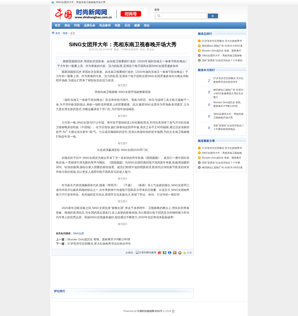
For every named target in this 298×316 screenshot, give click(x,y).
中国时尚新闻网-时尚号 (149, 311)
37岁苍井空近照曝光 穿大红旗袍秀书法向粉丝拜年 (99, 243)
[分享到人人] (169, 252)
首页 (57, 33)
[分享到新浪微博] (159, 252)
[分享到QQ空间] (179, 252)
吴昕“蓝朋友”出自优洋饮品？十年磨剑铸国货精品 (228, 127)
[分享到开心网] (174, 252)
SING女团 (78, 233)
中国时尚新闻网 (129, 49)
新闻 (156, 9)
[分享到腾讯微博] (146, 253)
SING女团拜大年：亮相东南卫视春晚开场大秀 (80, 2)
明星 (65, 33)
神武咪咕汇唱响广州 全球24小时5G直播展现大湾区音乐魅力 (228, 93)
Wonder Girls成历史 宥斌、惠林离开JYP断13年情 (98, 239)
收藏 (189, 252)
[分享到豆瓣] (164, 252)
